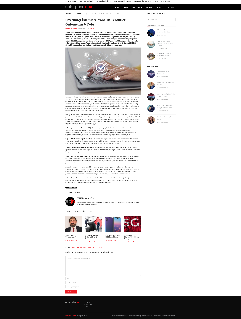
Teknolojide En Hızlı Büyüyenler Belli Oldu (163, 31)
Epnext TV (159, 7)
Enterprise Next (70, 316)
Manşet (116, 7)
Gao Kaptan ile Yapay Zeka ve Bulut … (166, 118)
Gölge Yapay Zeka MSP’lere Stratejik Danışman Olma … (165, 106)
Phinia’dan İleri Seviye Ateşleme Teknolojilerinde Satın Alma (165, 43)
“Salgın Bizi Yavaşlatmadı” (70, 236)
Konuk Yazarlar (137, 7)
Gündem (125, 7)
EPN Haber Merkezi (71, 28)
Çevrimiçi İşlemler (76, 247)
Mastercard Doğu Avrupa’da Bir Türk (165, 83)
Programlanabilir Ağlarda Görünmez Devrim (119, 1)
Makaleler (149, 7)
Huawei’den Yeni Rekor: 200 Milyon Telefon (112, 236)
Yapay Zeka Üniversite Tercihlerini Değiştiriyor (87, 1)
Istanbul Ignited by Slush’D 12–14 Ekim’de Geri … (166, 95)
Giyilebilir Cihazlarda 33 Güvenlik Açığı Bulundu (92, 237)
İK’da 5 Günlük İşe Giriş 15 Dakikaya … (164, 72)
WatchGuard (97, 247)
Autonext (170, 7)
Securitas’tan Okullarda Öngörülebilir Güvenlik (164, 54)
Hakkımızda (89, 304)
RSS (87, 307)
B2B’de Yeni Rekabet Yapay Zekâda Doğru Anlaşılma (154, 1)
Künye (88, 302)
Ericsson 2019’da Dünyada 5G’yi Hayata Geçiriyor (131, 237)
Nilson (85, 247)
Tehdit (90, 247)
